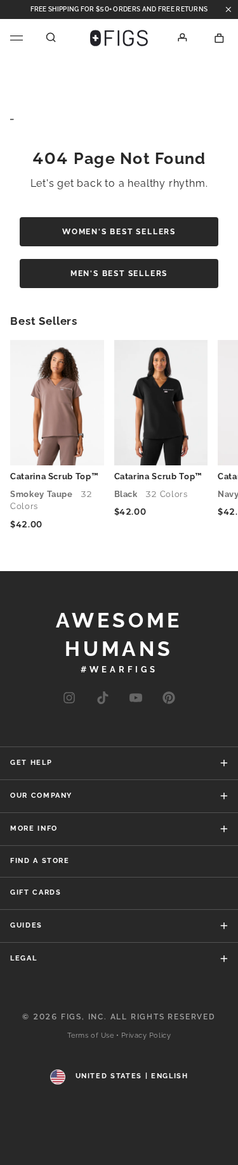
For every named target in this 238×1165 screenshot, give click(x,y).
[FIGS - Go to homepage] (119, 38)
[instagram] (69, 698)
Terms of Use (90, 1035)
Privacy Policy (146, 1035)
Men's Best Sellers (119, 273)
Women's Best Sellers (119, 231)
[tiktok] (102, 698)
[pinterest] (168, 698)
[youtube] (135, 698)
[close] (228, 9)
